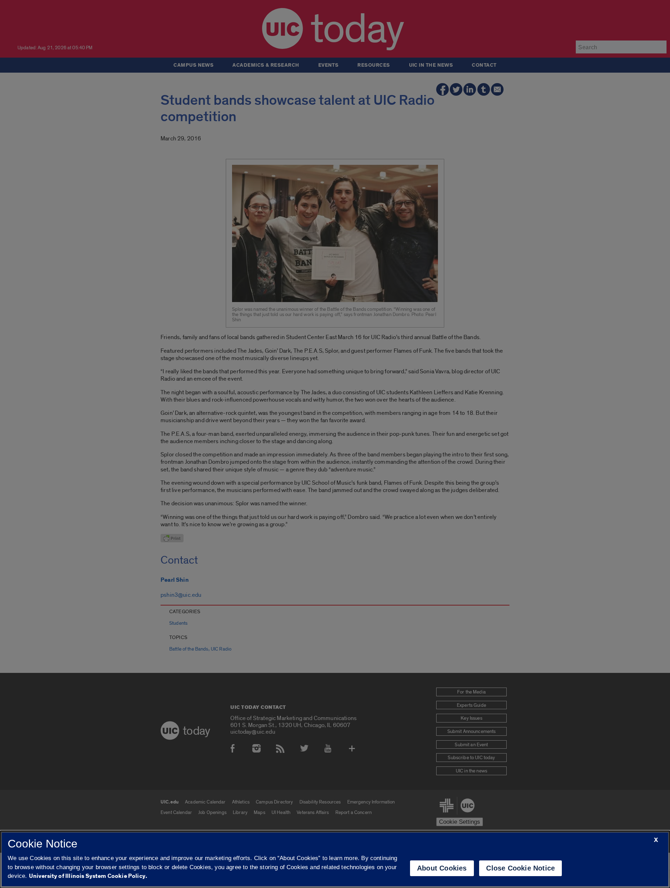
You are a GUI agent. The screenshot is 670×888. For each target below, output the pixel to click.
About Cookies (442, 868)
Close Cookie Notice (520, 868)
